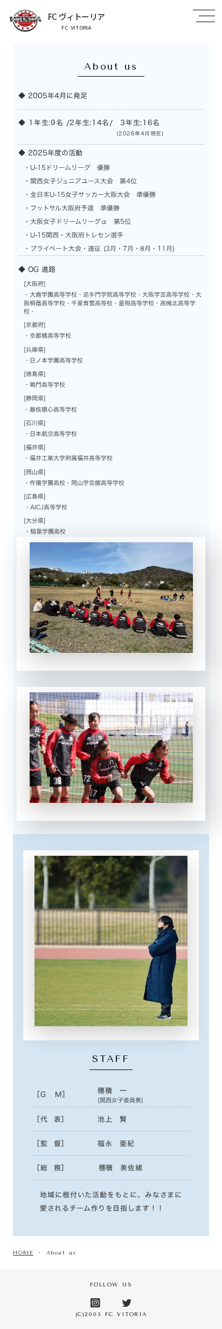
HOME (23, 1253)
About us (61, 1253)
